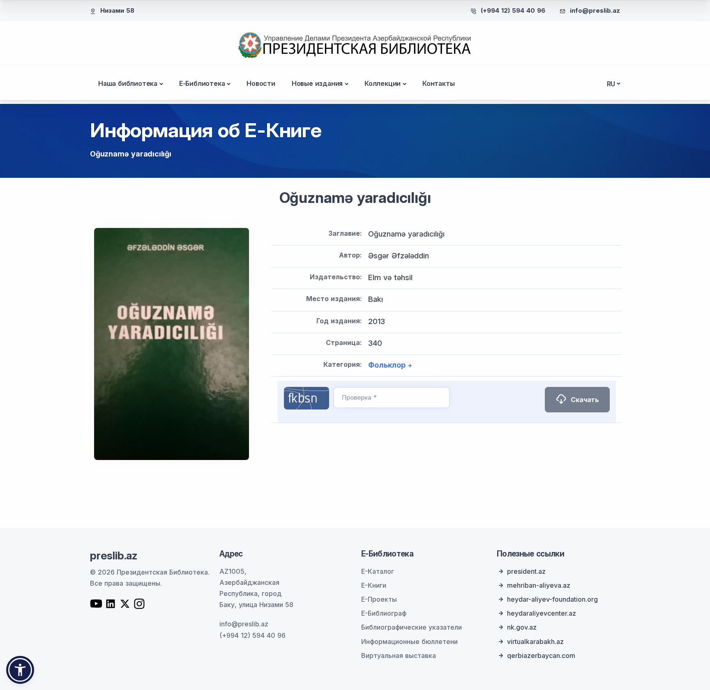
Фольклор (386, 365)
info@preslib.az (595, 10)
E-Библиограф (383, 613)
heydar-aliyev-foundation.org (552, 599)
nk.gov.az (522, 627)
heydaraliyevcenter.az (541, 613)
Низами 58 (117, 10)
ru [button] (611, 84)
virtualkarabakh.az (535, 641)
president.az (526, 571)
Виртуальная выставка (398, 655)
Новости (261, 83)
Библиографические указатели (411, 627)
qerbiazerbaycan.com (541, 655)
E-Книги (373, 585)
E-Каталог (377, 571)
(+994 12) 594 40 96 (513, 10)
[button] (20, 670)
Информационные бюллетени (409, 641)
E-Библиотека (202, 83)
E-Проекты (379, 599)
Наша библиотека (127, 83)
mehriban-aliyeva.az (538, 585)
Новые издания (317, 83)
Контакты (438, 83)
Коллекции (382, 83)
